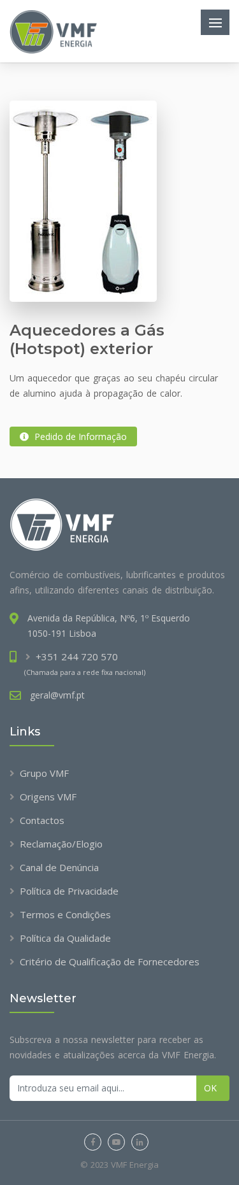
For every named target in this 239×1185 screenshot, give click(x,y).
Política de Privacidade (69, 890)
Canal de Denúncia (59, 867)
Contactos (42, 820)
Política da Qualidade (65, 938)
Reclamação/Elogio (61, 843)
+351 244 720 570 (77, 656)
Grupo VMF (44, 773)
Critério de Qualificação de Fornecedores (109, 961)
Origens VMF (48, 796)
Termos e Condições (65, 914)
